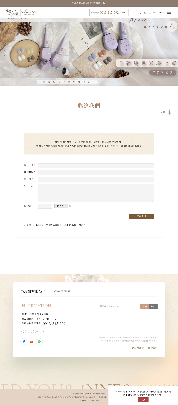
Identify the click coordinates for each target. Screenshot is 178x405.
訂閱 (145, 306)
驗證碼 (27, 205)
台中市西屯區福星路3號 (35, 314)
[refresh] (70, 206)
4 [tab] (4, 55)
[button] (139, 12)
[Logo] (21, 12)
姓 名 (29, 165)
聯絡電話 (29, 172)
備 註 (29, 185)
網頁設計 (96, 400)
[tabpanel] (89, 49)
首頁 (162, 112)
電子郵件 (29, 178)
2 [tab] (4, 45)
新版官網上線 (88, 3)
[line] (39, 341)
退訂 (153, 306)
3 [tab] (4, 50)
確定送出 (141, 216)
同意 (143, 399)
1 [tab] (4, 40)
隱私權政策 (155, 394)
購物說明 (153, 347)
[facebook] (24, 341)
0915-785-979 (40, 318)
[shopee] (32, 341)
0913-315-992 (105, 12)
